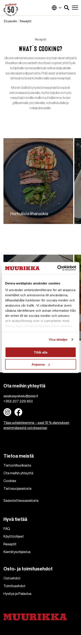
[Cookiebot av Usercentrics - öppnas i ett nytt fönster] (57, 268)
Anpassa (38, 364)
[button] (66, 7)
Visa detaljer (58, 339)
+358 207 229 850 (18, 401)
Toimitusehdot (14, 586)
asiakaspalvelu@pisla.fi (20, 396)
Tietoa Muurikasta (17, 465)
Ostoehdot (12, 578)
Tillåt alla (40, 352)
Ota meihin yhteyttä (18, 473)
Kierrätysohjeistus (17, 552)
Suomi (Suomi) (56, 7)
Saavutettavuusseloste (21, 500)
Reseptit (9, 544)
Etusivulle (10, 21)
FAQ (6, 529)
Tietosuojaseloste (17, 488)
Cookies (9, 481)
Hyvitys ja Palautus (17, 594)
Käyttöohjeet (13, 536)
